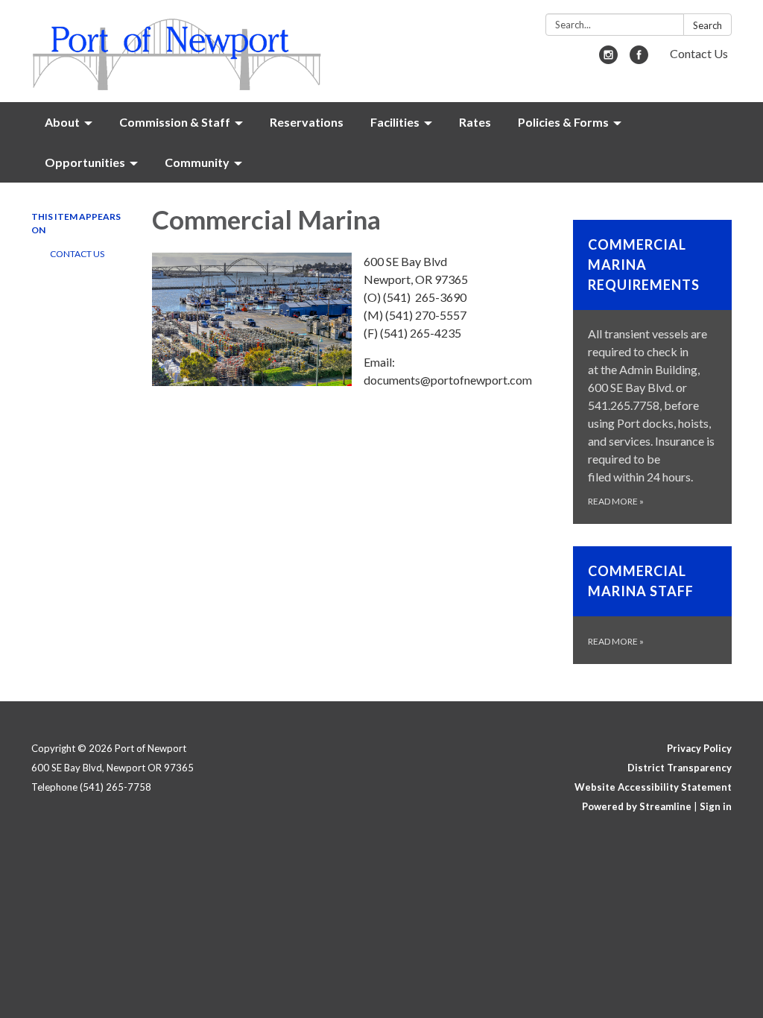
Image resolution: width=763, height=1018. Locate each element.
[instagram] (608, 59)
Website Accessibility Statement (653, 787)
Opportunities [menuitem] (85, 162)
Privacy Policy (699, 748)
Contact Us (699, 53)
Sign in (716, 806)
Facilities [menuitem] (395, 122)
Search (707, 25)
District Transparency (679, 768)
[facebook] (639, 59)
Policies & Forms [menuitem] (563, 122)
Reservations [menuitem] (306, 122)
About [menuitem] (62, 122)
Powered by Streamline (636, 806)
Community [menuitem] (197, 162)
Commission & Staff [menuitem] (174, 122)
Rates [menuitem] (475, 122)
